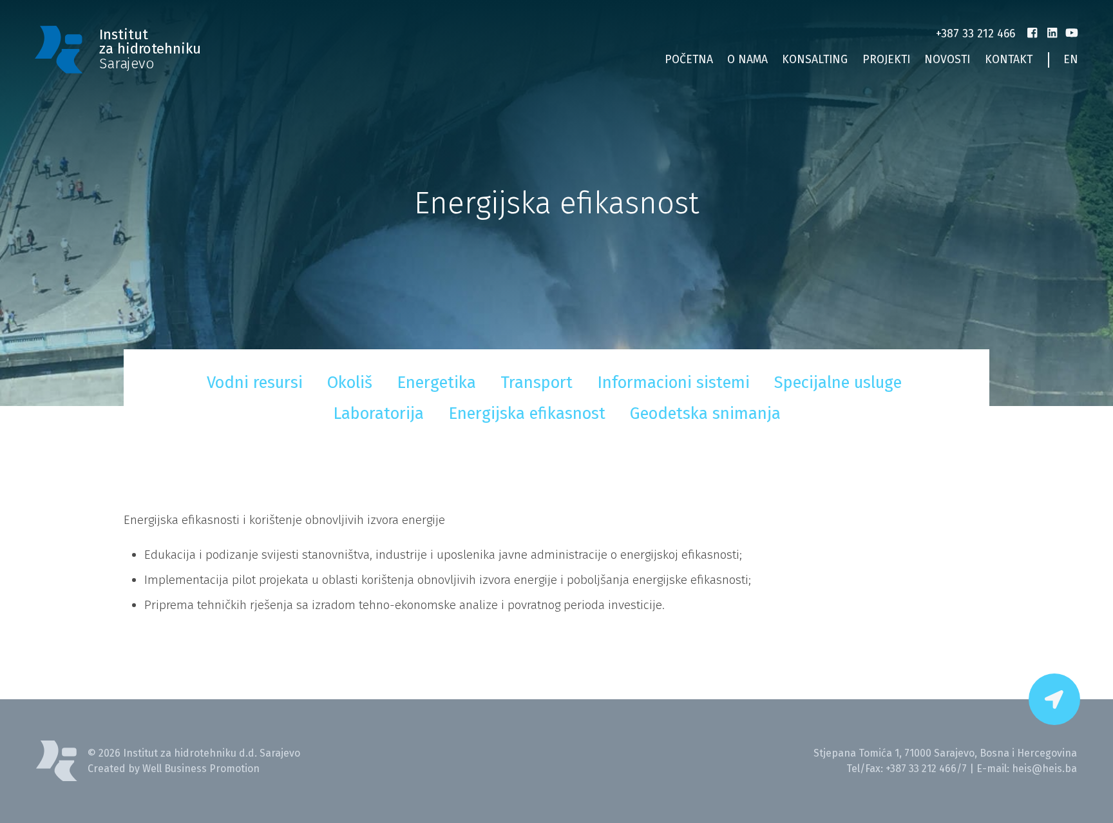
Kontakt (1008, 59)
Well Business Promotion (201, 768)
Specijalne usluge (838, 382)
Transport (536, 382)
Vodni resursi (255, 382)
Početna (689, 59)
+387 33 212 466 (975, 34)
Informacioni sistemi (673, 382)
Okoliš (349, 382)
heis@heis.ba (1044, 768)
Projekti (886, 59)
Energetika (436, 382)
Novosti (947, 59)
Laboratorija (378, 413)
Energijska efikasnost (526, 413)
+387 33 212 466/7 (926, 768)
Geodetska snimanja (705, 413)
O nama (747, 59)
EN (1070, 59)
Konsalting (815, 59)
